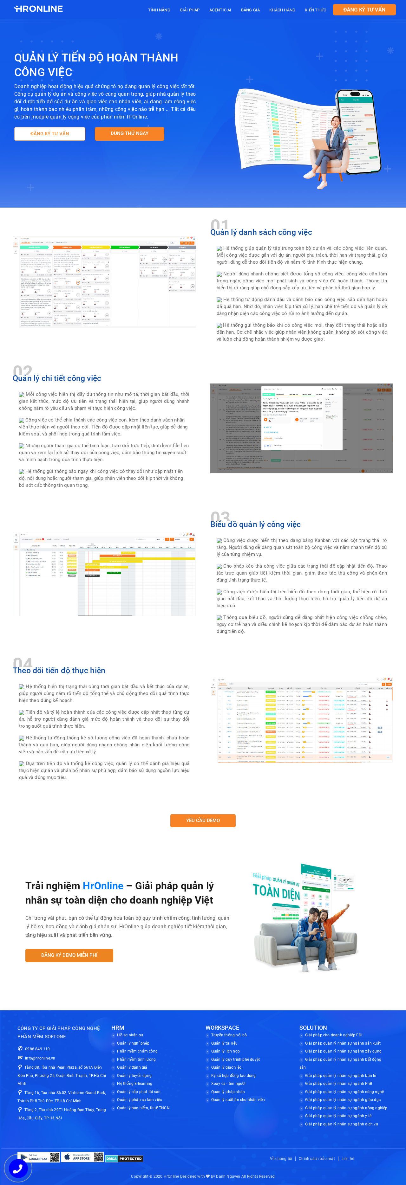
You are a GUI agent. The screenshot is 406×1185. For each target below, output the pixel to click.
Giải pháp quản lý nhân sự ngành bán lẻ (340, 1075)
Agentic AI (220, 10)
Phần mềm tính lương (136, 1059)
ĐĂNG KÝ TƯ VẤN (364, 10)
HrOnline (171, 1176)
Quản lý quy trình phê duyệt (235, 1059)
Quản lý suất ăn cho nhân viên (238, 1100)
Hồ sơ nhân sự (130, 1035)
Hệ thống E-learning (134, 1083)
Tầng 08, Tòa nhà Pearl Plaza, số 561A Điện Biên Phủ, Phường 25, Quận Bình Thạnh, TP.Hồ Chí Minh (61, 1075)
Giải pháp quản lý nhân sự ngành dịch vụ (341, 1124)
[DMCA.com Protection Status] (124, 1158)
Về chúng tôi (281, 1158)
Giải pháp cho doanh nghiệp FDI (333, 1035)
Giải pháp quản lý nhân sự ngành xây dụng (343, 1051)
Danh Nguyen (228, 1176)
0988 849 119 (37, 1049)
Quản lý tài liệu (224, 1043)
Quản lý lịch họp (225, 1051)
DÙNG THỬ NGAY (129, 133)
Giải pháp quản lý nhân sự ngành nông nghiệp (346, 1108)
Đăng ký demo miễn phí (69, 955)
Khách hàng (282, 10)
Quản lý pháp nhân (228, 1092)
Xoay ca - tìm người (228, 1083)
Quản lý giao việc (226, 1067)
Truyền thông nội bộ (229, 1035)
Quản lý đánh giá (132, 1067)
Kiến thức (315, 10)
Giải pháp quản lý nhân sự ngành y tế (338, 1116)
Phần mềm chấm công (137, 1051)
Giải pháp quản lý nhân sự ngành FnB (338, 1083)
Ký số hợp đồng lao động (233, 1075)
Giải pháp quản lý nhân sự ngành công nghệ (344, 1092)
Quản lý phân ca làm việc (139, 1100)
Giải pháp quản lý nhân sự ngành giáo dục (343, 1100)
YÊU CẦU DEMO (203, 820)
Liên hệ (348, 1158)
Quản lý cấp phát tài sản (138, 1092)
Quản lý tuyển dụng (134, 1075)
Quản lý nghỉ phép (133, 1043)
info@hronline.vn (40, 1058)
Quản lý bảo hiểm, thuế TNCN (143, 1108)
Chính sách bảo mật (317, 1158)
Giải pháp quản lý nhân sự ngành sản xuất (343, 1043)
